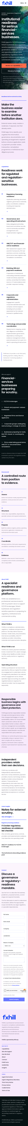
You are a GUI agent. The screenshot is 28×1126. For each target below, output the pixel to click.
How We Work (6, 1054)
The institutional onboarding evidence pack (14, 854)
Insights (4, 1068)
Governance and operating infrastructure (16, 220)
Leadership (5, 1065)
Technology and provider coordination (16, 325)
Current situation (8, 950)
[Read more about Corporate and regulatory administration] (7, 316)
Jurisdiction (6, 936)
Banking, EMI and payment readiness (14, 269)
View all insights (7, 817)
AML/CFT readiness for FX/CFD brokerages (11, 846)
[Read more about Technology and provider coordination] (7, 345)
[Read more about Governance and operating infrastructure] (7, 236)
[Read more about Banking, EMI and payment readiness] (7, 287)
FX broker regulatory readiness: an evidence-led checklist (13, 828)
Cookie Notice (6, 1088)
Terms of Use (6, 1090)
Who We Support (7, 1051)
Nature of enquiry (8, 942)
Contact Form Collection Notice (12, 978)
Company (6, 929)
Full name (6, 914)
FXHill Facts (5, 1062)
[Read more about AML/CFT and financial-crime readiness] (7, 260)
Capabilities (5, 1049)
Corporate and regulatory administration (12, 297)
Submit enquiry (14, 999)
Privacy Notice (15, 985)
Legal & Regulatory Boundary (11, 1080)
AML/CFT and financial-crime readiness (16, 244)
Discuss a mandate (14, 71)
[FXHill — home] (7, 3)
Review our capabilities (13, 66)
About (4, 1057)
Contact (4, 1059)
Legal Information (7, 1077)
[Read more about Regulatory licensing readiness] (7, 211)
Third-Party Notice (7, 1082)
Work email (6, 921)
